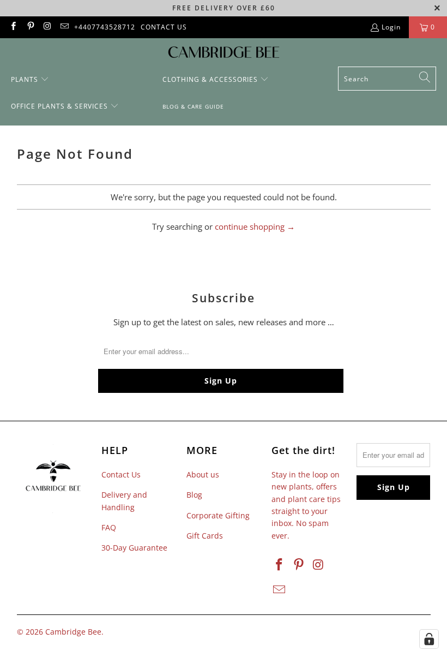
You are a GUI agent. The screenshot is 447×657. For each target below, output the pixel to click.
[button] (30, 80)
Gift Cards (204, 535)
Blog (194, 494)
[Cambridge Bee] (224, 55)
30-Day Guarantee (134, 547)
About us (202, 474)
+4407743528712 (104, 27)
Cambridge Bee (73, 631)
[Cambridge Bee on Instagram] (47, 27)
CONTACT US (164, 27)
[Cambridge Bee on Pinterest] (29, 27)
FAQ (108, 527)
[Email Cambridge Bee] (64, 27)
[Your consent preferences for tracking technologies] (429, 639)
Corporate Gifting (218, 515)
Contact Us (121, 474)
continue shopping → (255, 226)
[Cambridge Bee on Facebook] (12, 27)
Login (391, 27)
